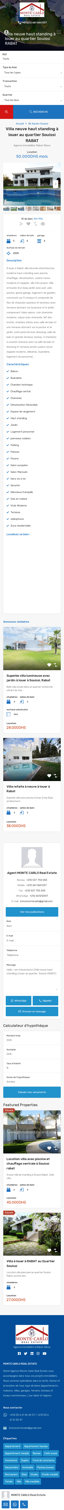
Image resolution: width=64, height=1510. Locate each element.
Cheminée (16, 398)
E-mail (10, 935)
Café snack (50, 1453)
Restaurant (11, 1474)
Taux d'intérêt (14, 1063)
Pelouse (15, 451)
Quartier (7, 95)
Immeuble (27, 1467)
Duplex (25, 1460)
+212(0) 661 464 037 (34, 22)
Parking (15, 445)
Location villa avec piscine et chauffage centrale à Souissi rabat (28, 1163)
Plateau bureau (45, 1467)
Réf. (4, 54)
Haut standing (19, 418)
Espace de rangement (23, 411)
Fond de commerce (43, 1460)
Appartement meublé (17, 1453)
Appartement (12, 1446)
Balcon (14, 371)
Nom (9, 921)
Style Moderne (19, 505)
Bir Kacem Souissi (38, 123)
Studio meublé (50, 1474)
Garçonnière (11, 1467)
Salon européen (19, 465)
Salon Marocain (19, 472)
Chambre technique (22, 384)
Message (11, 965)
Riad (24, 1474)
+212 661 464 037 (36, 885)
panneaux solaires (21, 438)
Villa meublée (32, 1481)
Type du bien (9, 67)
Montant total (13, 1035)
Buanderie (16, 378)
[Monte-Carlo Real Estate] (32, 15)
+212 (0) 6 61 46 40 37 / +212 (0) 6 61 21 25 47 (29, 1417)
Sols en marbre (19, 498)
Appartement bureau (36, 1446)
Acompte (11, 1049)
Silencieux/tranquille (22, 492)
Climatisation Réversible (24, 404)
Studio (34, 1474)
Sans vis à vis (18, 478)
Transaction (9, 81)
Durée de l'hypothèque (18, 1077)
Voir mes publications (32, 911)
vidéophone (17, 519)
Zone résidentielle (21, 525)
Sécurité (15, 485)
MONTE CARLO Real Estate (28, 1495)
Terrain (9, 1481)
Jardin (14, 425)
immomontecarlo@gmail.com (36, 901)
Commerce (11, 1460)
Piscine (15, 458)
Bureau (37, 1453)
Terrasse (15, 512)
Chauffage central (21, 391)
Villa (19, 1481)
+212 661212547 (39, 895)
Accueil (20, 123)
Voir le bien (32, 661)
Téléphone (12, 950)
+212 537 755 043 (36, 879)
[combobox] (32, 73)
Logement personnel (22, 431)
